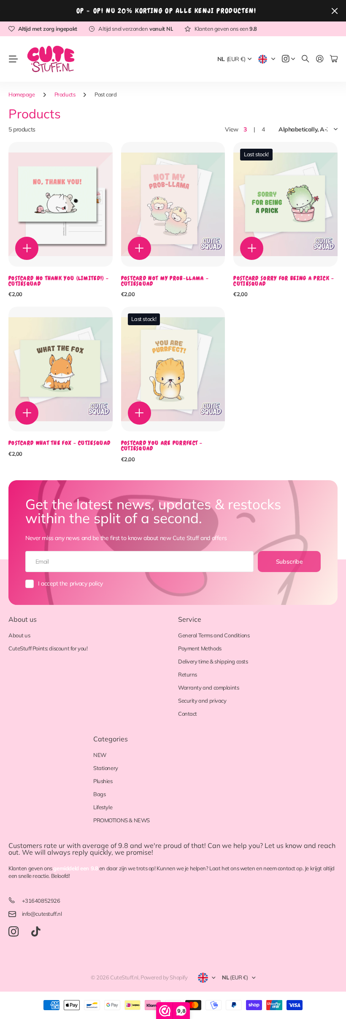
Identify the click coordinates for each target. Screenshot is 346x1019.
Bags (99, 794)
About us (22, 619)
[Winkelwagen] (334, 59)
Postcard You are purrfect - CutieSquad (162, 445)
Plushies (103, 781)
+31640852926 (41, 900)
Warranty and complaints (208, 687)
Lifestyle (102, 807)
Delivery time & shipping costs (213, 661)
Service (189, 619)
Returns (187, 674)
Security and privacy (202, 700)
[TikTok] (35, 932)
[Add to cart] (26, 248)
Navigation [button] (13, 59)
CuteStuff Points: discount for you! (47, 648)
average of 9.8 (105, 845)
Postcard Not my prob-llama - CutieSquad (165, 281)
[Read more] (288, 59)
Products (65, 94)
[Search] (305, 59)
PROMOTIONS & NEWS (121, 820)
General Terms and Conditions (213, 635)
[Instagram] (13, 932)
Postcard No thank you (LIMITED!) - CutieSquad (58, 281)
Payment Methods (200, 648)
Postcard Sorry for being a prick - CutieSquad (283, 281)
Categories (110, 739)
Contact (187, 713)
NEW (99, 755)
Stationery (105, 768)
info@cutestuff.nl (42, 913)
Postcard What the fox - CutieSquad (59, 443)
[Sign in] (320, 59)
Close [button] (335, 10)
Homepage (21, 94)
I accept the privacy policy (70, 583)
